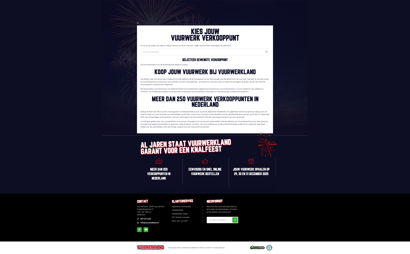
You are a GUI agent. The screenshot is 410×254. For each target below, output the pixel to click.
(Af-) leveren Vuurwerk (181, 217)
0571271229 (145, 219)
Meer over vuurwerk (180, 221)
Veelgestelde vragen (180, 214)
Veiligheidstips (177, 210)
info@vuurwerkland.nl (149, 223)
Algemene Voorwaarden (181, 206)
